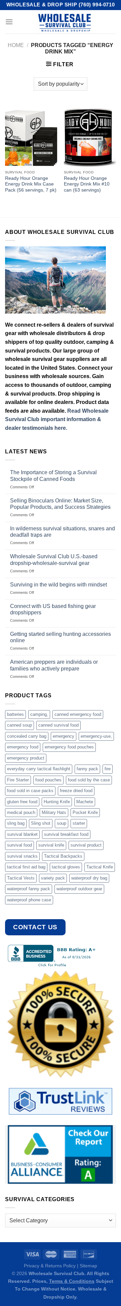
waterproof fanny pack (28, 888)
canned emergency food (77, 714)
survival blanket (22, 834)
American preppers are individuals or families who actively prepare (54, 665)
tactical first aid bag (26, 866)
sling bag (16, 823)
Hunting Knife (57, 801)
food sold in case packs (30, 790)
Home (16, 45)
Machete (84, 801)
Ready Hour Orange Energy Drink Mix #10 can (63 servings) (87, 184)
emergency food (22, 746)
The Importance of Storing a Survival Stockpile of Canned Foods (53, 476)
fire (108, 768)
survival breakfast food (66, 834)
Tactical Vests (21, 878)
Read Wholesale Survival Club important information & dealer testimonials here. (57, 419)
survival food (19, 845)
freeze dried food (76, 790)
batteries (15, 714)
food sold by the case (89, 779)
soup (61, 823)
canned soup (19, 725)
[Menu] (9, 21)
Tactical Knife (99, 866)
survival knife (51, 845)
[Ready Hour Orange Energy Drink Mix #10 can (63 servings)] (90, 135)
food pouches (48, 779)
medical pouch (21, 812)
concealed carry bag (26, 736)
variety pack (53, 878)
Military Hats (54, 812)
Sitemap (88, 1265)
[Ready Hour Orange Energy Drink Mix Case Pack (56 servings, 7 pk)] (31, 135)
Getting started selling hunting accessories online (60, 637)
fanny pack (87, 768)
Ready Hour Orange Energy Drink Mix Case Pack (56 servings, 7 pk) (30, 184)
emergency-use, (96, 736)
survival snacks (22, 856)
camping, (39, 714)
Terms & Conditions (71, 1281)
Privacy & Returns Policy (50, 1265)
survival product (86, 845)
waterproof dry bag (89, 878)
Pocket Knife (85, 812)
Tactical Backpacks (63, 856)
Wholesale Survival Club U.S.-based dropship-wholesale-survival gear (53, 560)
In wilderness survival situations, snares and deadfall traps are (62, 532)
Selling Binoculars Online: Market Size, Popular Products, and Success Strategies (60, 504)
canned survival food (58, 725)
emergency (63, 736)
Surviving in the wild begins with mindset (58, 584)
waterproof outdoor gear (79, 888)
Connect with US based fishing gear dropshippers (53, 609)
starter (79, 823)
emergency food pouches (69, 746)
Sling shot (40, 823)
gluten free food (22, 801)
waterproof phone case (29, 899)
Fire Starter (18, 779)
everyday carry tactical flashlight (38, 768)
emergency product (25, 758)
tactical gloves (66, 866)
